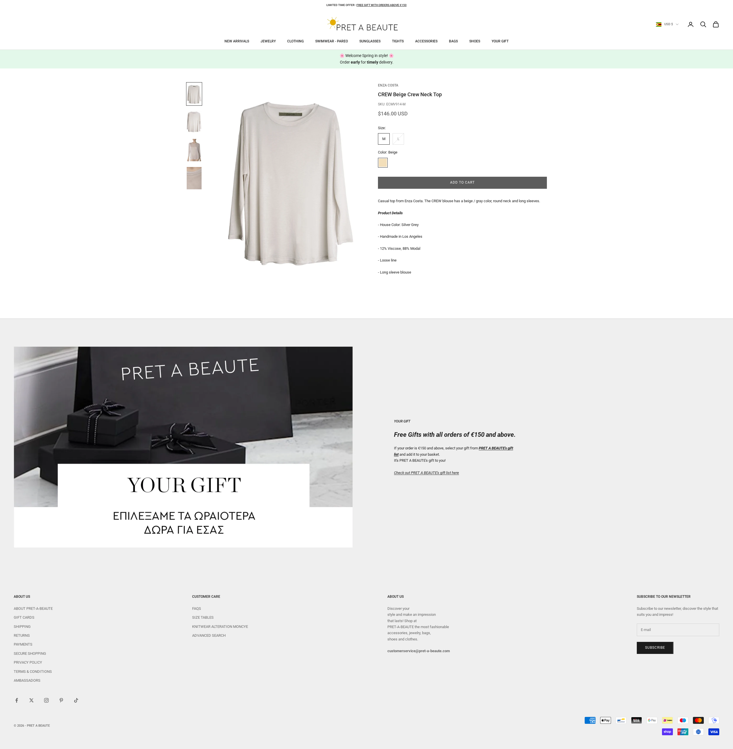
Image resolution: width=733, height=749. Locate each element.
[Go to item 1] (194, 94)
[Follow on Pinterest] (61, 700)
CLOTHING (295, 41)
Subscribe (655, 648)
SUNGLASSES (370, 41)
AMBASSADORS (27, 680)
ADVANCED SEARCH (209, 635)
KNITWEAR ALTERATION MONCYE (220, 626)
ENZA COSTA (388, 85)
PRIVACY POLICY (28, 662)
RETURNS (22, 635)
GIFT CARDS (24, 617)
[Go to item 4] (194, 178)
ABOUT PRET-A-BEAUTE (33, 608)
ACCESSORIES (426, 41)
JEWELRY (268, 41)
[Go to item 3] (194, 150)
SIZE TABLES (203, 617)
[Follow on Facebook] (16, 700)
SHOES (474, 41)
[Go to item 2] (194, 122)
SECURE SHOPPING (30, 653)
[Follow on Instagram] (46, 700)
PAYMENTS (23, 644)
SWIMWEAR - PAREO (331, 41)
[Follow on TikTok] (76, 700)
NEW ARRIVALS (236, 41)
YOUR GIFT (500, 41)
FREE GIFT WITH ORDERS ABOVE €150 (381, 5)
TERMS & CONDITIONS (33, 671)
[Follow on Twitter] (31, 700)
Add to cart (462, 183)
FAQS (196, 608)
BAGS (453, 41)
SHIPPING (22, 626)
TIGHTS (398, 41)
